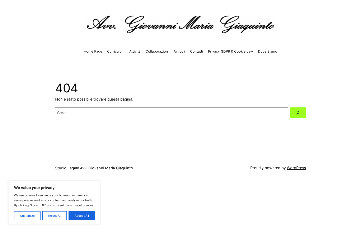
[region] (54, 203)
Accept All (82, 215)
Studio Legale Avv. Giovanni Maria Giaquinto (94, 168)
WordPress (296, 168)
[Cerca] (298, 112)
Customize (27, 215)
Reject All (54, 215)
